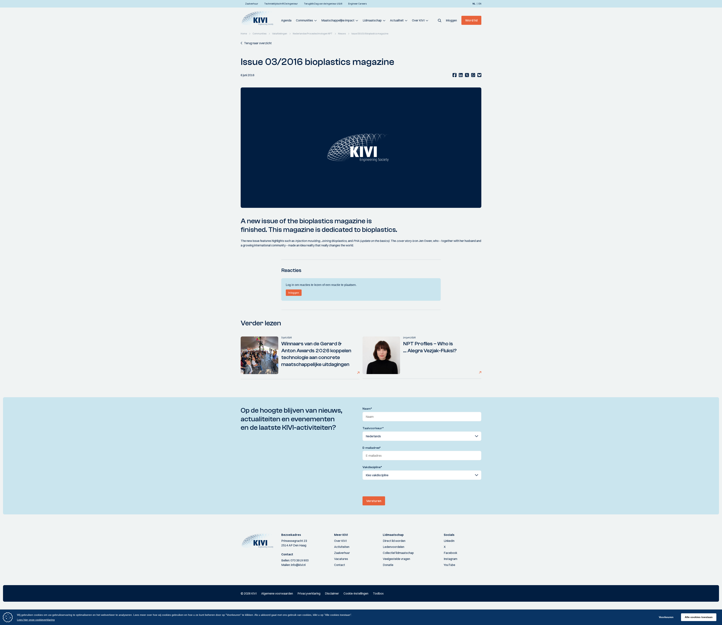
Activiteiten (341, 547)
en (480, 3)
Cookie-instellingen (356, 593)
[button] (439, 20)
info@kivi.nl (298, 565)
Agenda (286, 20)
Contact (339, 565)
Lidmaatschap (372, 20)
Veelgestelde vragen (396, 559)
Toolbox (378, 593)
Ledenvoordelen (393, 547)
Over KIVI (418, 20)
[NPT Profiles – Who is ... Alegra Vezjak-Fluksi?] (381, 355)
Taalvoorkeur (373, 428)
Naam (367, 408)
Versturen (373, 501)
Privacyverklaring (308, 593)
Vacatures (341, 559)
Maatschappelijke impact (337, 20)
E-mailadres (372, 448)
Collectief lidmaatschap (398, 553)
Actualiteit (397, 20)
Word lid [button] (471, 20)
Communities (304, 20)
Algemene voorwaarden (277, 593)
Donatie (388, 565)
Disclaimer (332, 593)
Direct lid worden (394, 541)
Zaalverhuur (342, 553)
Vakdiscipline (372, 467)
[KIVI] (259, 18)
